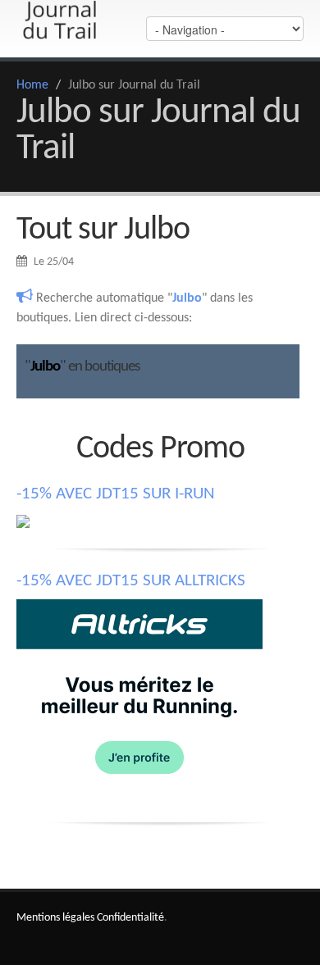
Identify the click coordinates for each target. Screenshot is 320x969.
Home (32, 85)
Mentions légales (55, 918)
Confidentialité (130, 918)
